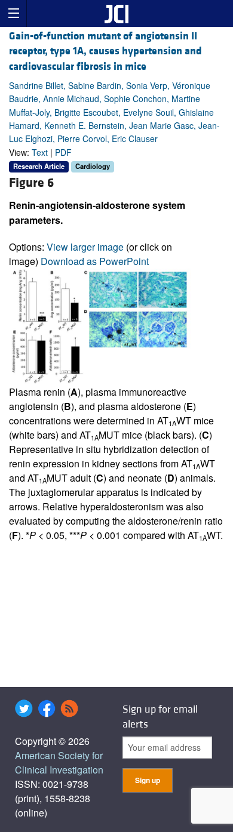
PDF (63, 152)
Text (40, 152)
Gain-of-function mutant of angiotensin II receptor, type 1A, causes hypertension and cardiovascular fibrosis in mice (105, 51)
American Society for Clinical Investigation (59, 762)
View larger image (85, 247)
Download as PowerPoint (95, 261)
